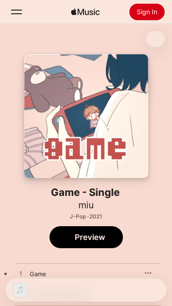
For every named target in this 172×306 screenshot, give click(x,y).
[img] (85, 12)
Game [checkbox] (38, 274)
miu (86, 205)
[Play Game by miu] (20, 274)
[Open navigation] (16, 12)
